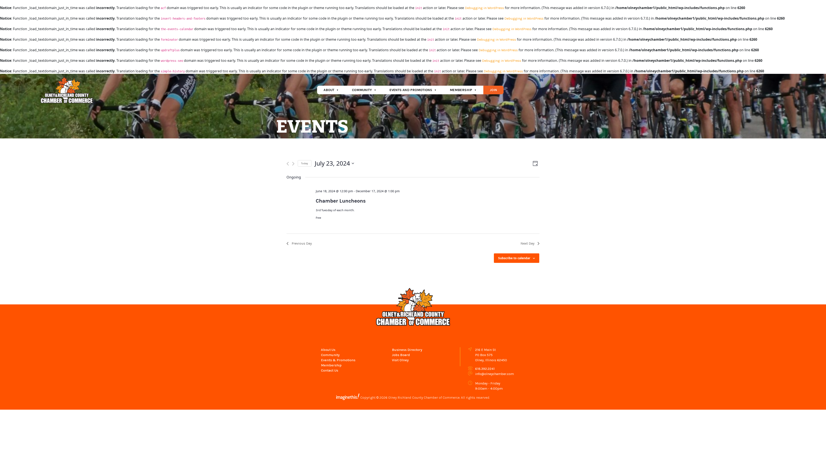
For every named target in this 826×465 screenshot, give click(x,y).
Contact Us (329, 370)
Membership (461, 90)
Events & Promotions (338, 360)
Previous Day (302, 243)
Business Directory (407, 350)
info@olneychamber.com (494, 374)
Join (493, 90)
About (329, 90)
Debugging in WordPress (484, 8)
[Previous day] (288, 164)
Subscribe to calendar (514, 258)
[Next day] (293, 164)
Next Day (527, 243)
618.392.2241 (485, 369)
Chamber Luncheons (341, 201)
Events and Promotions (411, 90)
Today (304, 163)
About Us (328, 350)
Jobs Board (401, 355)
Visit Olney (400, 360)
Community (362, 90)
